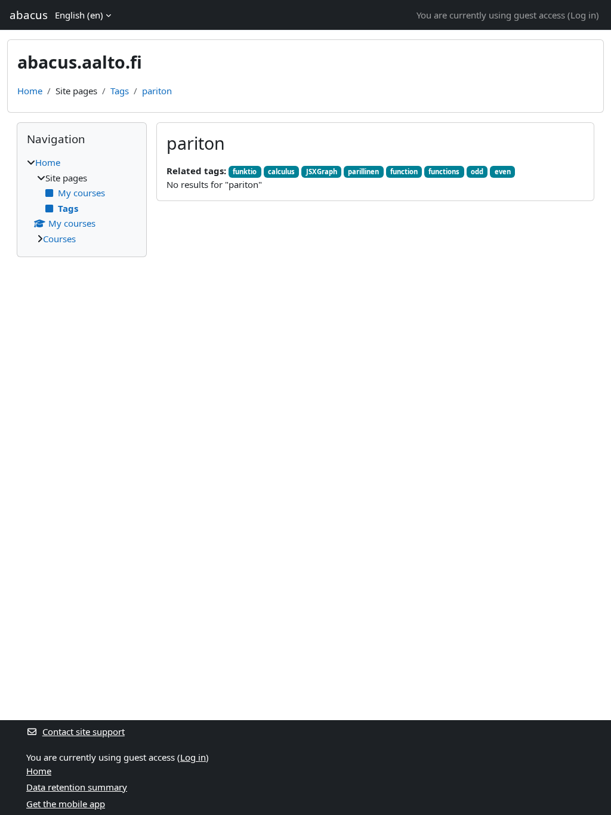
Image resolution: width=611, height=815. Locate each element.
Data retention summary (76, 787)
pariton (157, 91)
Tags (119, 91)
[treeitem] (82, 200)
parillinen (363, 171)
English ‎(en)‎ (79, 15)
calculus (281, 171)
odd (477, 171)
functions (443, 171)
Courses (59, 239)
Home (29, 91)
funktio (245, 171)
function (404, 171)
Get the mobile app (65, 804)
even (503, 171)
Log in (583, 15)
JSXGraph (321, 171)
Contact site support (83, 731)
